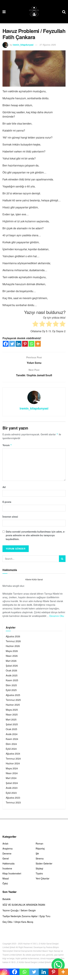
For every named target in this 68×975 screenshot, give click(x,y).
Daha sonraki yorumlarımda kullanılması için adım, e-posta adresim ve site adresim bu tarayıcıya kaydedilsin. (35, 535)
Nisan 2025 (12, 714)
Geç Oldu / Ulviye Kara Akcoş (17, 921)
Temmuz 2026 (13, 641)
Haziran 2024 (13, 763)
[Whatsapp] (31, 344)
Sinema (40, 858)
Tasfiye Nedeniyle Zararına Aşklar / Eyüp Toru (26, 916)
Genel (5, 858)
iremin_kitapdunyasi (23, 44)
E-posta (6, 501)
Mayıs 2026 (12, 651)
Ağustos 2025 (13, 695)
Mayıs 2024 (12, 768)
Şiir (37, 853)
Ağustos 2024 (13, 753)
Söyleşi (39, 868)
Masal (5, 878)
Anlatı (5, 843)
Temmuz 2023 (13, 802)
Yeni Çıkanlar (42, 878)
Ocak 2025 (11, 729)
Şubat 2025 (12, 724)
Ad (4, 487)
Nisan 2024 (12, 773)
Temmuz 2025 (13, 699)
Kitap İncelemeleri (11, 873)
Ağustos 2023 (13, 797)
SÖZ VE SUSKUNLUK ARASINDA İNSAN (23, 904)
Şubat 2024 (12, 783)
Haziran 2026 (13, 646)
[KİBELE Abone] (58, 965)
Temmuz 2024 (13, 758)
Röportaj (40, 848)
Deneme (6, 853)
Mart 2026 (11, 660)
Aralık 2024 (11, 734)
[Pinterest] (25, 344)
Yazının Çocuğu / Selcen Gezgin (19, 910)
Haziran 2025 (13, 704)
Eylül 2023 (11, 792)
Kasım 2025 (12, 680)
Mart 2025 (11, 719)
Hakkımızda (8, 863)
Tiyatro (39, 873)
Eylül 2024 (11, 748)
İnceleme (7, 868)
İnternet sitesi (10, 516)
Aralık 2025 (11, 675)
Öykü (5, 883)
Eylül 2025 (11, 690)
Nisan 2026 (12, 655)
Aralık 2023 (11, 787)
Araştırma (7, 848)
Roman (39, 843)
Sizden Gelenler (44, 863)
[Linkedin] (18, 344)
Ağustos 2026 (13, 636)
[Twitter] (12, 344)
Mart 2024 (11, 778)
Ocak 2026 (11, 670)
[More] (38, 344)
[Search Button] (62, 558)
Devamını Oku (56, 616)
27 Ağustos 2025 (48, 44)
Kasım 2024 (12, 739)
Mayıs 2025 (12, 709)
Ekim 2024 (11, 744)
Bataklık (6, 899)
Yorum (7, 445)
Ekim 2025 (11, 685)
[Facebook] (6, 344)
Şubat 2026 (12, 665)
